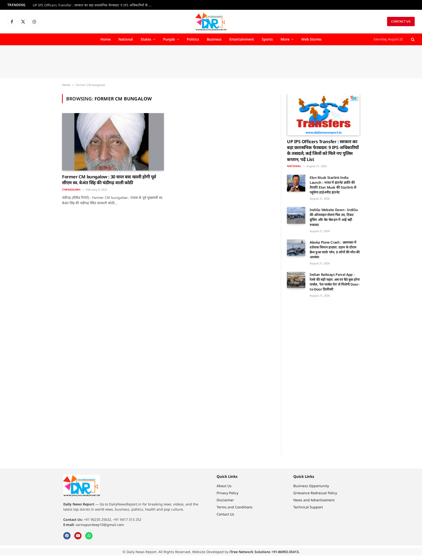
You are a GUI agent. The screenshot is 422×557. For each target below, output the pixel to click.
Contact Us (401, 21)
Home (105, 39)
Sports (267, 39)
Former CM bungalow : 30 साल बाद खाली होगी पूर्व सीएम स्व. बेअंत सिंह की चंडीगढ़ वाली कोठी (109, 179)
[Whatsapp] (89, 535)
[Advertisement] (211, 62)
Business (214, 39)
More (285, 39)
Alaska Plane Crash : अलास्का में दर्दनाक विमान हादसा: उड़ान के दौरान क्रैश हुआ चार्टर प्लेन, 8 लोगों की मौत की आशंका (335, 249)
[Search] (412, 39)
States (146, 39)
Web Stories (311, 39)
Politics (193, 39)
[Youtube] (78, 535)
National (125, 39)
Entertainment (241, 39)
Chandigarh (71, 189)
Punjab (169, 39)
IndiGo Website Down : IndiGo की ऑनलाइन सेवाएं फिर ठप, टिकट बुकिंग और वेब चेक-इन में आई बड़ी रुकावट (334, 217)
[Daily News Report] (211, 21)
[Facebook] (67, 535)
